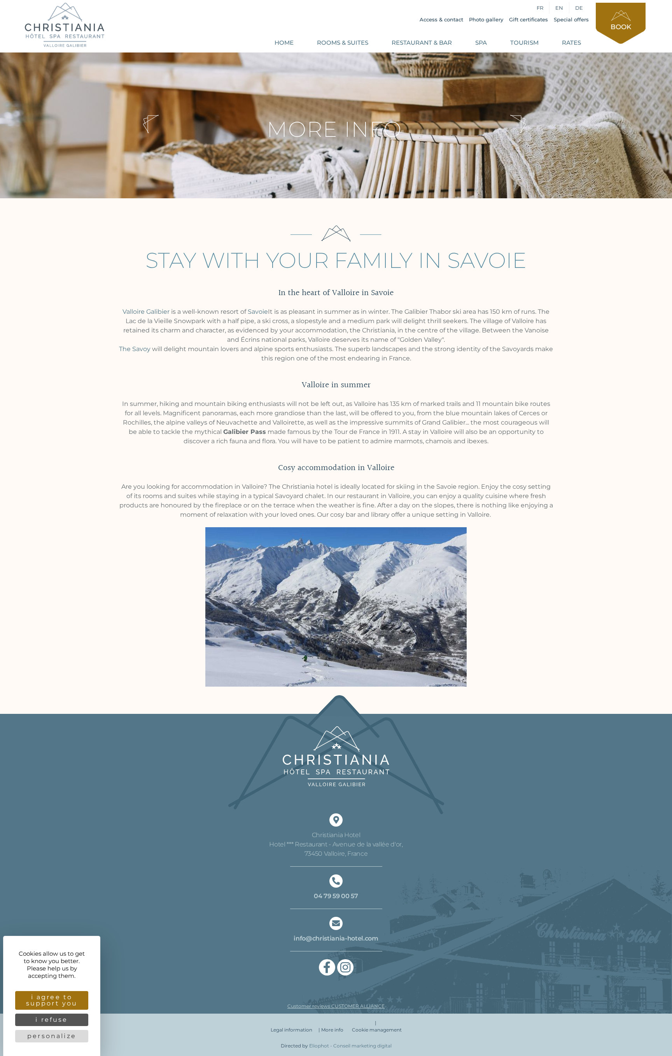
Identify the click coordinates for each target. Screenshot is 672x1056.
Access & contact (441, 19)
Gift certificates (528, 19)
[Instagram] (345, 967)
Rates (571, 42)
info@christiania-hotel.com (336, 938)
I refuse (51, 1019)
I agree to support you (52, 1000)
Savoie (258, 311)
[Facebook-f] (327, 967)
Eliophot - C (350, 1046)
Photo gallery (486, 19)
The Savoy (134, 349)
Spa (481, 42)
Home (284, 42)
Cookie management (377, 1030)
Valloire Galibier (146, 311)
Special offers (571, 19)
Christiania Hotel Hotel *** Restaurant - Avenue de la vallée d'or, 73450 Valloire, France (336, 844)
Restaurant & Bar (422, 42)
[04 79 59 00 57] (336, 881)
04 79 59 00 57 (336, 896)
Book (621, 27)
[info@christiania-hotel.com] (336, 923)
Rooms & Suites (342, 42)
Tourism (524, 42)
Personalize (51, 1036)
